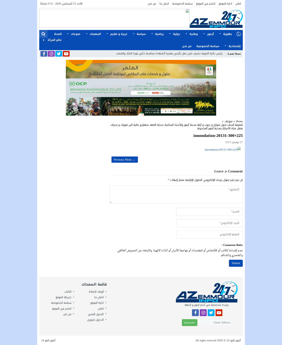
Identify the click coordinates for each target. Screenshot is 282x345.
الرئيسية (239, 34)
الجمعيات (95, 34)
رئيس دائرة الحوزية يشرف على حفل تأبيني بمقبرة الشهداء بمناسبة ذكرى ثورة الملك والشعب (169, 53)
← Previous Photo (125, 159)
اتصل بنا (164, 3)
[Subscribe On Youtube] (66, 54)
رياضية (159, 34)
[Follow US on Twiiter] (58, 54)
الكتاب (67, 291)
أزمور (210, 34)
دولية (176, 34)
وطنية (194, 34)
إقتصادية (235, 46)
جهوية (227, 34)
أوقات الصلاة (96, 291)
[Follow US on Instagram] (51, 54)
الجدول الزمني (96, 314)
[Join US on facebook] (43, 54)
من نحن (152, 3)
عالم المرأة (55, 40)
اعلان (238, 3)
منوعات (75, 34)
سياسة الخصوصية (182, 3)
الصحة (58, 34)
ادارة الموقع (225, 3)
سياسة (141, 34)
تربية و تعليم (118, 34)
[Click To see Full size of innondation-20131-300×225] (176, 149)
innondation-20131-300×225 (218, 135)
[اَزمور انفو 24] (216, 18)
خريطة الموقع (63, 297)
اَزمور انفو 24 (234, 340)
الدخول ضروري (95, 319)
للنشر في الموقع (205, 3)
